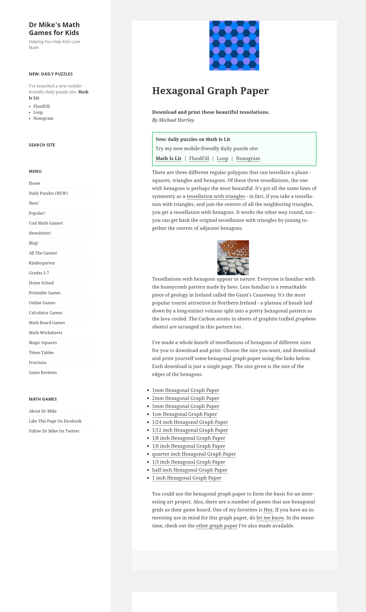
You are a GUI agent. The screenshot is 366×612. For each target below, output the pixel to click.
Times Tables (41, 352)
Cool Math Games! (46, 223)
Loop (38, 112)
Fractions (38, 362)
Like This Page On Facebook (55, 421)
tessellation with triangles (216, 196)
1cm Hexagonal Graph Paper (184, 414)
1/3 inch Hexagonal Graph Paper (188, 462)
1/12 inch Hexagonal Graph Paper (190, 430)
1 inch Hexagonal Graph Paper (186, 478)
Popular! (37, 213)
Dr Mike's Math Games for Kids (54, 28)
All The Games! (43, 253)
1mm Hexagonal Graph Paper (185, 390)
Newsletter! (40, 233)
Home (34, 183)
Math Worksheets (45, 332)
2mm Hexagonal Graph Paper (185, 398)
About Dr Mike (43, 411)
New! (34, 203)
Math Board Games (47, 322)
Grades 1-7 (39, 273)
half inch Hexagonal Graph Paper (190, 470)
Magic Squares (43, 342)
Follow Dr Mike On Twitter (54, 431)
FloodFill (41, 106)
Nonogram (43, 118)
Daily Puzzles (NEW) (48, 193)
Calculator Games (45, 312)
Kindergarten (42, 263)
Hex (268, 509)
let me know (270, 517)
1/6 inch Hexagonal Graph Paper (188, 446)
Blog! (33, 243)
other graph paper (217, 525)
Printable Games (45, 293)
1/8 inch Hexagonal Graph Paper (188, 438)
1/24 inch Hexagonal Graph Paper (190, 422)
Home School (41, 283)
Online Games (42, 303)
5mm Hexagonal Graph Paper (185, 406)
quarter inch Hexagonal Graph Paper (194, 454)
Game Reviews (43, 372)
